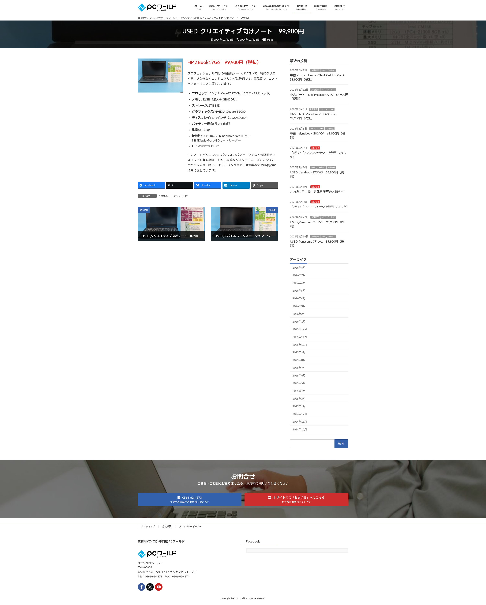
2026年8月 (299, 267)
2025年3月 (299, 398)
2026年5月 (299, 290)
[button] (189, 499)
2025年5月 (299, 383)
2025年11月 (300, 336)
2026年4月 (299, 298)
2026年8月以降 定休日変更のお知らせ (317, 191)
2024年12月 (300, 413)
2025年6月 (299, 375)
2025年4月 (299, 390)
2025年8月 (299, 359)
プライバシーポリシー (190, 526)
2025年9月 (299, 352)
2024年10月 (300, 429)
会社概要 (166, 526)
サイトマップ (148, 526)
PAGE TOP (472, 583)
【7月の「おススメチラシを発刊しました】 (319, 206)
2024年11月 (300, 421)
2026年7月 (299, 275)
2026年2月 (299, 313)
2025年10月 (300, 344)
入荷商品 (163, 196)
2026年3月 (299, 306)
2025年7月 (299, 367)
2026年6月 (299, 282)
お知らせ (315, 148)
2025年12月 (300, 329)
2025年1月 (299, 406)
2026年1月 (299, 321)
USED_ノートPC (180, 196)
